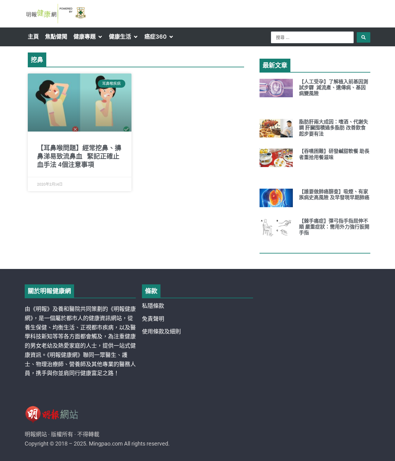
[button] (88, 37)
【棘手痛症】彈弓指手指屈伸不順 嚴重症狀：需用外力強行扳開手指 (334, 227)
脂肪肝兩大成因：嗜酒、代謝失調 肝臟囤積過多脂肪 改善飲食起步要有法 (333, 127)
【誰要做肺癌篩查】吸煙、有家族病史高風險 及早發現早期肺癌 (334, 194)
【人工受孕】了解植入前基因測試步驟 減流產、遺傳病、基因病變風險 (333, 87)
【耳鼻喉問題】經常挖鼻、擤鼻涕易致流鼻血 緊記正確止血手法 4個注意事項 (79, 156)
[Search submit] (363, 37)
